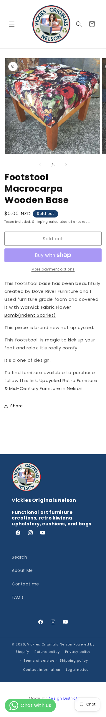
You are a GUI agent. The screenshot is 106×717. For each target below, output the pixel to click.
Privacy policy (77, 651)
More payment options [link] (53, 269)
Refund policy (46, 651)
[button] (11, 24)
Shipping (40, 222)
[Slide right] (65, 164)
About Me (22, 570)
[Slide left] (40, 164)
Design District (62, 698)
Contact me (25, 584)
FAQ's (18, 597)
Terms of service (39, 660)
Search (19, 557)
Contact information (41, 669)
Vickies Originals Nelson (49, 644)
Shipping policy (74, 660)
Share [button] (16, 406)
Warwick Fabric (37, 307)
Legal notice (77, 669)
